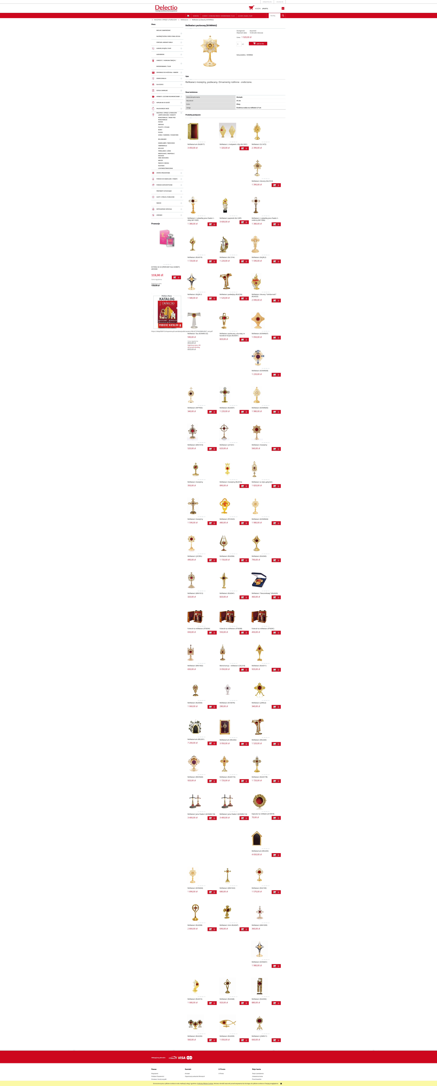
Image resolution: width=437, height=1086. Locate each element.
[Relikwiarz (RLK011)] (265, 653)
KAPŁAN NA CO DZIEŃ (163, 102)
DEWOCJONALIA (161, 78)
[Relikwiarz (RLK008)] (201, 912)
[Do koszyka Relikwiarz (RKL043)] (276, 744)
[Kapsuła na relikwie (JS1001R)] (265, 801)
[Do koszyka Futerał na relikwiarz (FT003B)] (244, 633)
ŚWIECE (158, 203)
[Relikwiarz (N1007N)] (233, 690)
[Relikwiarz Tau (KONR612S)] (201, 320)
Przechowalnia (256, 1079)
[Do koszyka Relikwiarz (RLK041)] (244, 597)
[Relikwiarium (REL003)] (265, 838)
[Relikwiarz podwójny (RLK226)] (233, 281)
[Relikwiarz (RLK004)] (201, 690)
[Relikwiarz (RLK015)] (201, 986)
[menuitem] (196, 16)
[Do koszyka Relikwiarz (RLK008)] (212, 929)
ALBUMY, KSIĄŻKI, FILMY (163, 48)
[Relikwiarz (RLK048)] (233, 986)
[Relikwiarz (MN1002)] (201, 653)
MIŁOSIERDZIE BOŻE (162, 108)
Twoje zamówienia (258, 1073)
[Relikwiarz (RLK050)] (265, 986)
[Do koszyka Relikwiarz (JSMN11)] (276, 1040)
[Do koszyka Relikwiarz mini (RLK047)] (244, 929)
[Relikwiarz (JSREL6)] (265, 690)
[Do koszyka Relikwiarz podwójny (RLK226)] (244, 298)
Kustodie (161, 166)
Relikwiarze (162, 139)
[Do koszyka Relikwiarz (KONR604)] (276, 523)
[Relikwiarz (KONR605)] (265, 395)
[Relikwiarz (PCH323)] (233, 506)
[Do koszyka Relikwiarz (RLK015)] (212, 1003)
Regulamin (154, 1073)
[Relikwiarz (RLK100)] (265, 875)
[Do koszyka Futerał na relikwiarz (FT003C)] (276, 633)
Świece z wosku (163, 163)
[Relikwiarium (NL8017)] (201, 131)
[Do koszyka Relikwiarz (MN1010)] (212, 449)
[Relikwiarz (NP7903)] (201, 395)
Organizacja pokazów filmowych (195, 1076)
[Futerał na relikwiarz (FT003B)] (233, 616)
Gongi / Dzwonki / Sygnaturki (168, 135)
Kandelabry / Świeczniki (166, 143)
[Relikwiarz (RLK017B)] (265, 764)
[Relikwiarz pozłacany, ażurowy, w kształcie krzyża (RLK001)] (233, 320)
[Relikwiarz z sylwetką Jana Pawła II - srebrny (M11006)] (265, 205)
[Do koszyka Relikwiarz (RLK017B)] (276, 781)
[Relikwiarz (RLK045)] (265, 543)
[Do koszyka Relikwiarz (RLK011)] (276, 670)
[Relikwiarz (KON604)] (201, 875)
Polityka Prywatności (157, 1076)
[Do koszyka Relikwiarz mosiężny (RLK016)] (244, 486)
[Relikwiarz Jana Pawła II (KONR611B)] (201, 801)
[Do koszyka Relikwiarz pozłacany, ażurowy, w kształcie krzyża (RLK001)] (244, 340)
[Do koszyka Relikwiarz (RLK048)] (244, 1003)
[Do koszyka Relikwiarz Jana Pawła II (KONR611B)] (212, 818)
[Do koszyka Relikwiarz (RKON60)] (212, 781)
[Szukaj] (283, 15)
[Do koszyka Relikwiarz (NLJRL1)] (212, 298)
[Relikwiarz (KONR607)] (265, 320)
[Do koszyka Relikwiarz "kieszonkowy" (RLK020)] (276, 597)
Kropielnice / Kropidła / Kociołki (166, 155)
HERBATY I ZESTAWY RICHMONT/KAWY (168, 96)
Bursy (160, 130)
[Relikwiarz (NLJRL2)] (265, 244)
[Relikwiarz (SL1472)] (265, 131)
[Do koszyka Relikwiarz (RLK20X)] (212, 1040)
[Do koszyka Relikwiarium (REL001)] (212, 743)
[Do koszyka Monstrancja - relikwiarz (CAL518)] (244, 670)
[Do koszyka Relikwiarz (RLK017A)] (244, 781)
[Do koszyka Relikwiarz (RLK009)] (244, 1040)
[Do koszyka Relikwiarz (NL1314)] (244, 261)
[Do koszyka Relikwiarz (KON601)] (276, 966)
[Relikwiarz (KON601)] (265, 949)
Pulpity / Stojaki (163, 127)
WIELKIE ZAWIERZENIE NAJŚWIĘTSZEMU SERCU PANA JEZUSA (168, 33)
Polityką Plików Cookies (205, 1083)
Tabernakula (162, 146)
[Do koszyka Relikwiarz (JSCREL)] (212, 560)
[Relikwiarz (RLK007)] (233, 395)
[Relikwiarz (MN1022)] (233, 875)
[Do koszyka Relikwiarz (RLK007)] (244, 412)
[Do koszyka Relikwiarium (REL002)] (244, 744)
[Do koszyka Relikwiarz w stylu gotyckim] (276, 486)
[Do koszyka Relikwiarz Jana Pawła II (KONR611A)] (244, 818)
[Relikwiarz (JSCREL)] (201, 543)
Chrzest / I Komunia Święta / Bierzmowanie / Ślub (166, 63)
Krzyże (160, 160)
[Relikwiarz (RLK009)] (233, 1023)
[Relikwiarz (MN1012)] (201, 580)
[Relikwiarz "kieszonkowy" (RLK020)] (265, 580)
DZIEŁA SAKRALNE (162, 90)
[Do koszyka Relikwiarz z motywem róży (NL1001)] (244, 148)
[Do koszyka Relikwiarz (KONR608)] (276, 375)
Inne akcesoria (163, 158)
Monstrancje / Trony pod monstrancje (166, 119)
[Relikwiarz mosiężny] (265, 432)
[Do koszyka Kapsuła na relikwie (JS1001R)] (276, 818)
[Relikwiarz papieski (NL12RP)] (233, 205)
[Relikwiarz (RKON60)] (201, 764)
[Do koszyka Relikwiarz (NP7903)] (212, 412)
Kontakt (187, 1073)
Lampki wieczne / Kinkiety (167, 115)
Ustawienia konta (257, 1076)
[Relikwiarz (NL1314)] (233, 244)
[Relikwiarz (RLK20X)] (201, 1023)
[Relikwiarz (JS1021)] (233, 432)
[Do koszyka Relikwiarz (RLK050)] (276, 1003)
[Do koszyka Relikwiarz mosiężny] (276, 449)
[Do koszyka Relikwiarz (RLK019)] (212, 261)
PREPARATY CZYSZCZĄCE (164, 191)
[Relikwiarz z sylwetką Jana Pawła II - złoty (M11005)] (201, 205)
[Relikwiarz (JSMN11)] (265, 1023)
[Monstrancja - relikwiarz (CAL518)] (233, 653)
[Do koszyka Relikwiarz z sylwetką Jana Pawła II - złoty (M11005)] (212, 224)
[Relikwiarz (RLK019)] (201, 244)
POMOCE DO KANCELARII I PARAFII (167, 179)
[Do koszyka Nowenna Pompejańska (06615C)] (176, 278)
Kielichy (161, 148)
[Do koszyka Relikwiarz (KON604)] (212, 892)
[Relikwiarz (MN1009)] (265, 912)
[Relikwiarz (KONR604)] (265, 506)
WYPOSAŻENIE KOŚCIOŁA (164, 209)
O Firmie (221, 1073)
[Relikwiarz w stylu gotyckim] (265, 469)
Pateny (160, 122)
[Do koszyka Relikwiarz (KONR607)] (276, 338)
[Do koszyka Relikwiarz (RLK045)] (276, 560)
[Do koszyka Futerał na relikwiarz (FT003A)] (212, 633)
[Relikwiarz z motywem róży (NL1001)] (233, 131)
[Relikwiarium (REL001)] (201, 726)
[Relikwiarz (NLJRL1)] (201, 281)
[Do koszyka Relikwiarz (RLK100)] (276, 892)
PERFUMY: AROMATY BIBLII (164, 42)
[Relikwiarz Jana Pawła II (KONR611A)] (233, 801)
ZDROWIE (159, 215)
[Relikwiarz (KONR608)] (265, 358)
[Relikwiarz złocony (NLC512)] (265, 168)
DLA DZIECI (159, 84)
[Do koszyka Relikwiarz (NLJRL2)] (276, 261)
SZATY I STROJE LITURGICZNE (165, 197)
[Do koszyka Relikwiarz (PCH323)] (244, 523)
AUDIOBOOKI (160, 54)
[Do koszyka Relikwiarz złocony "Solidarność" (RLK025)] (276, 300)
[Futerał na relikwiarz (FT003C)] (265, 616)
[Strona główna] (166, 8)
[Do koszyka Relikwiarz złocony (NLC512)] (276, 185)
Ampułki (161, 124)
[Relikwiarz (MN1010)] (201, 432)
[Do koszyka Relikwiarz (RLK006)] (244, 560)
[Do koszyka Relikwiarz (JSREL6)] (276, 707)
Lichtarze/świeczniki (165, 168)
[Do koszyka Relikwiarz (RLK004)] (212, 707)
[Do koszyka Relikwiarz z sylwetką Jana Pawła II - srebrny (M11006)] (276, 224)
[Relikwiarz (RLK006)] (233, 543)
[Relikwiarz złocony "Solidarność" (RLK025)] (265, 281)
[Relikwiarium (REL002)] (233, 727)
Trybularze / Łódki (164, 151)
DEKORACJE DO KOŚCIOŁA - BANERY (167, 72)
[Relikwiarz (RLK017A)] (233, 764)
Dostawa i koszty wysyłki (158, 1079)
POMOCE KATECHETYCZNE (164, 185)
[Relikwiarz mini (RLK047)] (233, 912)
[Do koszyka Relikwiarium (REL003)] (276, 855)
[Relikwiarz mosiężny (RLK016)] (233, 469)
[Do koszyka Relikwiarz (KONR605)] (276, 412)
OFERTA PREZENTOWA (163, 173)
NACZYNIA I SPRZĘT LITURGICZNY (166, 113)
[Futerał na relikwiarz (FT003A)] (201, 616)
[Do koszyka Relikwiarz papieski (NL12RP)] (244, 222)
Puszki (160, 132)
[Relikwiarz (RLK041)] (233, 580)
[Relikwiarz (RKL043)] (265, 727)
